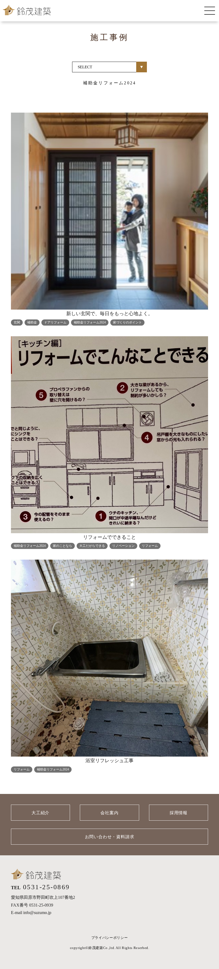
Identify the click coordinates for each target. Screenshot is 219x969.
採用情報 (178, 812)
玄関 (17, 322)
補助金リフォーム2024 (90, 322)
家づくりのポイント (127, 322)
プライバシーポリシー (109, 938)
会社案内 (109, 812)
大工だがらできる (92, 546)
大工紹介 (40, 812)
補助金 (32, 322)
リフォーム (150, 546)
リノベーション (123, 546)
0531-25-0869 (46, 887)
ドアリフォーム (55, 322)
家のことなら (62, 546)
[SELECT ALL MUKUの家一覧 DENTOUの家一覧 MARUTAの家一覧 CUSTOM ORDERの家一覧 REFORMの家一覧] (109, 67)
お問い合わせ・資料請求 (109, 836)
